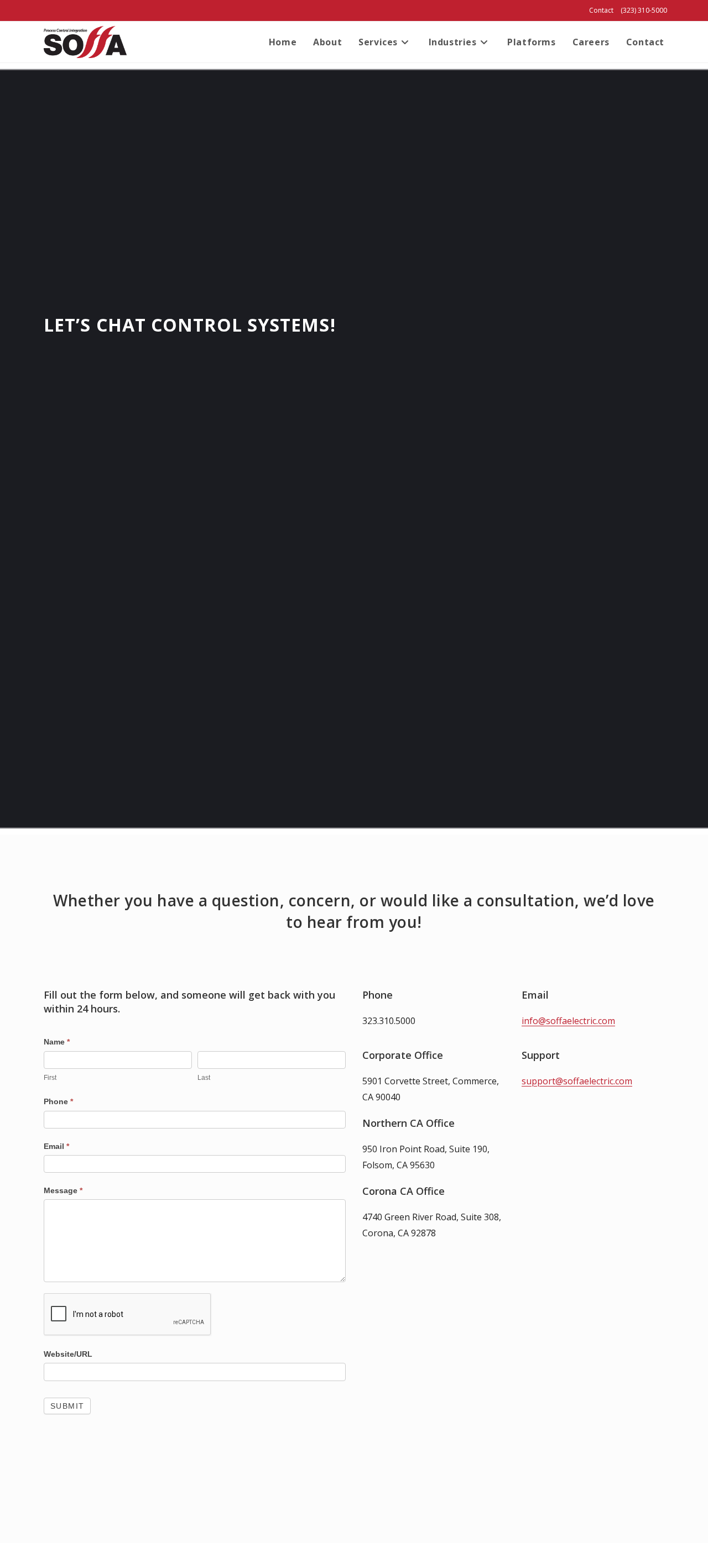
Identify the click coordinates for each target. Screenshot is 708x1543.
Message (63, 1190)
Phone (58, 1101)
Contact (601, 10)
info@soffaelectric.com (568, 1021)
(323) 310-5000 (644, 10)
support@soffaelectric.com (577, 1081)
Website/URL (68, 1354)
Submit (67, 1406)
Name (57, 1041)
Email (56, 1146)
